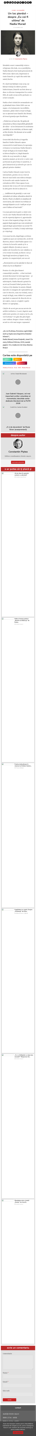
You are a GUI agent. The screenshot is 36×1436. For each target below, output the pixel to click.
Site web (6, 1390)
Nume (6, 1373)
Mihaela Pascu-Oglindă (22, 913)
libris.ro (17, 359)
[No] (30, 1429)
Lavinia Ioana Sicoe (21, 477)
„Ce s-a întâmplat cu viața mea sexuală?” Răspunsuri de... (23, 1056)
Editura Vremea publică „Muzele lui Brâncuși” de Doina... (21, 620)
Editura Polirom (8, 367)
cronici (14, 10)
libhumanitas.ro (9, 363)
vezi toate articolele (18, 462)
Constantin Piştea (21, 59)
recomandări (20, 10)
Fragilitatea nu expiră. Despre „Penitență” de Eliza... (23, 910)
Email (6, 1382)
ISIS (19, 367)
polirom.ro (22, 363)
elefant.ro (8, 359)
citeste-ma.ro (19, 624)
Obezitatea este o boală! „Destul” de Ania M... (21, 1201)
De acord (18, 1432)
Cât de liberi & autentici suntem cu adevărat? (21, 474)
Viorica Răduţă (20, 768)
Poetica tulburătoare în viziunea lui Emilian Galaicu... (23, 765)
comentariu (7, 1353)
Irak (15, 367)
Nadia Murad (26, 367)
